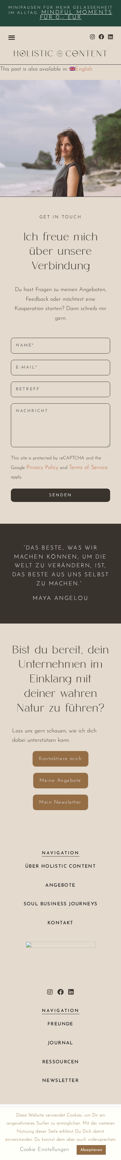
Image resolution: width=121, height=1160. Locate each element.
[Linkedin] (110, 36)
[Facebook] (101, 36)
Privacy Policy (42, 468)
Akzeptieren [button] (91, 1150)
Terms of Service (88, 468)
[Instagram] (92, 36)
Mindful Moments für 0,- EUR (76, 15)
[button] (11, 37)
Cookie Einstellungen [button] (44, 1150)
